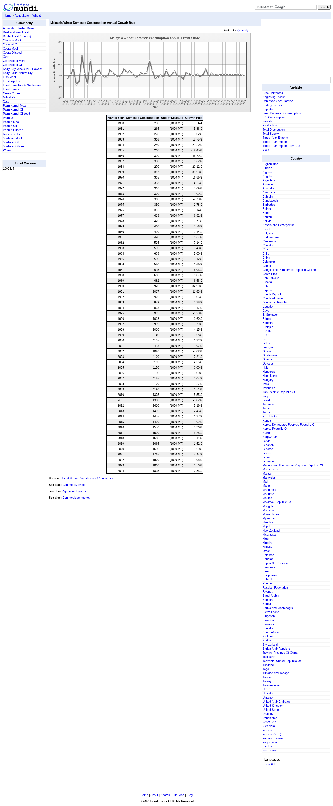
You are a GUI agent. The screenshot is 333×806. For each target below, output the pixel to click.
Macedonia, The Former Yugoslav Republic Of (293, 465)
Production (270, 125)
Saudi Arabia (271, 595)
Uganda (268, 693)
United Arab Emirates (276, 701)
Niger (266, 538)
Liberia (267, 453)
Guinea (267, 359)
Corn (6, 56)
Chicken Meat (12, 40)
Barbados (269, 204)
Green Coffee (11, 93)
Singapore (269, 616)
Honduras (269, 371)
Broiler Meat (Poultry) (17, 36)
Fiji (264, 339)
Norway (267, 546)
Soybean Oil (11, 142)
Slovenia (268, 624)
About (154, 795)
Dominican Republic (276, 302)
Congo (267, 265)
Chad (266, 249)
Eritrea (267, 318)
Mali (265, 481)
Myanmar (269, 518)
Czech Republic (273, 294)
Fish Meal (9, 77)
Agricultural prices (74, 491)
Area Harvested (273, 93)
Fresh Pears (11, 89)
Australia (268, 188)
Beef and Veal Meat (16, 32)
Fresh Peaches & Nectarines (22, 85)
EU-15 (267, 331)
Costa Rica (270, 274)
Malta (266, 485)
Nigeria (267, 542)
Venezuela (269, 722)
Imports (268, 121)
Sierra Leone (271, 612)
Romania (268, 583)
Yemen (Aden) (272, 734)
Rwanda (268, 591)
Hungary (268, 380)
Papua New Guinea (275, 563)
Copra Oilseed (12, 52)
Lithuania (268, 461)
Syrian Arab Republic (276, 648)
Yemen (267, 730)
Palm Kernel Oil (13, 109)
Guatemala (270, 355)
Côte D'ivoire (271, 278)
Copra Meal (10, 48)
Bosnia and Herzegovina (278, 225)
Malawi (267, 473)
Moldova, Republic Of (277, 502)
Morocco (268, 510)
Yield (266, 150)
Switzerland (270, 644)
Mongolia (268, 506)
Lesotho (268, 449)
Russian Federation (275, 587)
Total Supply (271, 133)
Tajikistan (269, 656)
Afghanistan (270, 164)
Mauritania (269, 489)
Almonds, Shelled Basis (18, 28)
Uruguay (268, 713)
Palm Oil (8, 117)
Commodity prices (74, 484)
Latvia (266, 441)
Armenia (268, 184)
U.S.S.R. (268, 689)
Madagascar (271, 469)
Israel (266, 400)
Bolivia (267, 221)
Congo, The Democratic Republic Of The (289, 270)
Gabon (267, 343)
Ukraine (268, 697)
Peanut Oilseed (13, 130)
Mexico (267, 498)
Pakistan (268, 555)
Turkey (267, 681)
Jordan (267, 412)
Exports (268, 109)
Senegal (268, 599)
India (266, 384)
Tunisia (267, 677)
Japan (266, 408)
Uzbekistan (270, 718)
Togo (266, 669)
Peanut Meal (11, 122)
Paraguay (269, 567)
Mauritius (269, 494)
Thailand (268, 665)
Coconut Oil (10, 44)
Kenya (267, 420)
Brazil (266, 229)
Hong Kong (270, 375)
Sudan (267, 640)
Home (7, 15)
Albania (267, 168)
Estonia (268, 322)
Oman (266, 551)
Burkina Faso (271, 237)
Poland (267, 579)
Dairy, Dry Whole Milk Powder (22, 69)
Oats (6, 101)
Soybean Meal (12, 138)
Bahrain (268, 196)
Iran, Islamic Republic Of (279, 392)
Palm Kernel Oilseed (16, 113)
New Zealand (271, 530)
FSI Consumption (274, 117)
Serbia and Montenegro (278, 608)
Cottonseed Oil (12, 65)
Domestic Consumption (278, 101)
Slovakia (268, 620)
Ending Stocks (272, 105)
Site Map (178, 795)
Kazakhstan (270, 416)
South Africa (271, 632)
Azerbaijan (269, 192)
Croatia (267, 282)
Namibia (268, 522)
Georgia (268, 347)
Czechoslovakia (273, 298)
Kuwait (267, 432)
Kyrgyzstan (270, 437)
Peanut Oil (10, 126)
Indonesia (269, 388)
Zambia (267, 746)
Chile (266, 253)
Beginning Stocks (274, 97)
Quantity (243, 30)
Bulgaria (268, 233)
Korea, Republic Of (275, 428)
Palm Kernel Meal (14, 105)
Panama (268, 559)
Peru (266, 571)
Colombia (269, 261)
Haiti (265, 367)
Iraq (265, 396)
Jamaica (268, 404)
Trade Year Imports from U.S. (282, 146)
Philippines (270, 575)
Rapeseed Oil (12, 134)
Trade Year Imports (275, 141)
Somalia (268, 628)
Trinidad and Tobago (276, 673)
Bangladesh (270, 200)
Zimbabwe (269, 750)
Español (269, 764)
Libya (266, 457)
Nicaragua (269, 534)
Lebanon (268, 445)
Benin (266, 213)
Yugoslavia (270, 742)
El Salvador (270, 314)
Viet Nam (269, 726)
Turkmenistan (271, 685)
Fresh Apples (11, 81)
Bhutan (267, 217)
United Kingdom (273, 705)
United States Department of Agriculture (86, 478)
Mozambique (271, 514)
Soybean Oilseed (14, 146)
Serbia (267, 604)
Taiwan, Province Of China (280, 652)
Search (165, 795)
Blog (190, 795)
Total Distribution (274, 129)
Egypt (266, 310)
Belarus (268, 208)
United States (271, 709)
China (266, 257)
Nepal (266, 526)
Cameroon (269, 241)
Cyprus (267, 290)
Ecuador (268, 306)
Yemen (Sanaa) (273, 738)
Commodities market (76, 497)
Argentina (269, 180)
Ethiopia (268, 327)
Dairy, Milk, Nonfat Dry (18, 73)
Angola (267, 176)
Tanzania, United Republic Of (282, 661)
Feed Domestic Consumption (282, 113)
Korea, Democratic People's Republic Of (289, 424)
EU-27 (267, 335)
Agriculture (22, 15)
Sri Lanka (269, 636)
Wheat (36, 15)
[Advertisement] (20, 242)
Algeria (267, 172)
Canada (268, 245)
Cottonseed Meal (14, 60)
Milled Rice (10, 97)
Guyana (268, 363)
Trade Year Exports (275, 137)
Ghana (267, 351)
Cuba (266, 286)
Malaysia (269, 477)
